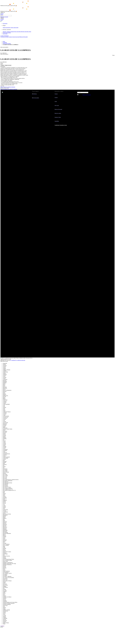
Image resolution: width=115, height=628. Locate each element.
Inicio (4, 41)
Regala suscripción (6, 27)
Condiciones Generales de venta (61, 125)
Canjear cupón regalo (14, 27)
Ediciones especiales (25, 31)
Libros (30, 31)
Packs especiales (17, 31)
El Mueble (5, 42)
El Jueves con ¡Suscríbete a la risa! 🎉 (11, 2)
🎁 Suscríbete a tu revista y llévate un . (20, 4)
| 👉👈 (13, 3)
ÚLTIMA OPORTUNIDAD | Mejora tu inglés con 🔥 (16, 1)
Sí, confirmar (12, 360)
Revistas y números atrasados (8, 31)
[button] (16, 92)
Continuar (2, 625)
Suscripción (5, 23)
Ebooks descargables (7, 32)
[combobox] (6, 15)
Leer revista (5, 33)
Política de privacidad (86, 94)
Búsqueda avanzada (4, 16)
